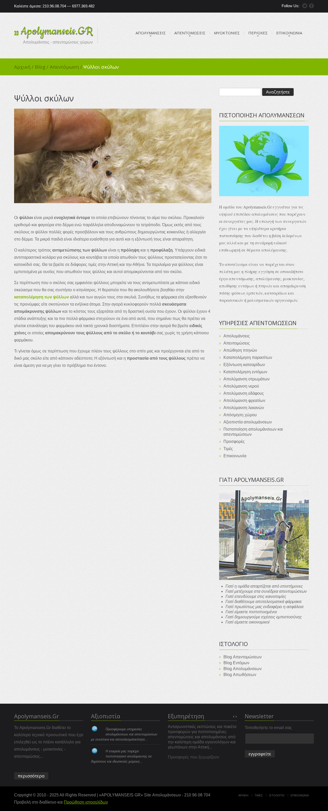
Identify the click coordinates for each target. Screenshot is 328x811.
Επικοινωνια (300, 795)
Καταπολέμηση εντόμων (245, 372)
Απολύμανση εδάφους (243, 393)
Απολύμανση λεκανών (243, 408)
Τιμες (258, 795)
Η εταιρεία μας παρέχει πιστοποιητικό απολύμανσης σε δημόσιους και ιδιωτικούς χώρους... (121, 756)
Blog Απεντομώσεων (242, 657)
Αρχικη (243, 795)
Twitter (304, 5)
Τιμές (228, 448)
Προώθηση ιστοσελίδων (86, 802)
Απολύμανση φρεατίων (244, 400)
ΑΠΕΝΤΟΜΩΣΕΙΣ (190, 32)
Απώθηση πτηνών (240, 350)
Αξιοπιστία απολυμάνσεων (247, 422)
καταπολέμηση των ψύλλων (41, 297)
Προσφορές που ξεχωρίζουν (193, 757)
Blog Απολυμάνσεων (242, 669)
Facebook (311, 5)
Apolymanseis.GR (57, 31)
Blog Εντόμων (236, 663)
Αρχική (24, 67)
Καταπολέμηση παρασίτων (247, 357)
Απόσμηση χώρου (240, 415)
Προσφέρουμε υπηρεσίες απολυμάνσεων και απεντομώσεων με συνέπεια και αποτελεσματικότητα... (124, 734)
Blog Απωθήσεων (239, 674)
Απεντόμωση (66, 67)
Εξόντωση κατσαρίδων (244, 364)
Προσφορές (234, 441)
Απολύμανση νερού (241, 386)
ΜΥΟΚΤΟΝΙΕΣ (227, 32)
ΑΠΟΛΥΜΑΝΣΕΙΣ (151, 32)
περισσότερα (31, 776)
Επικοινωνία (234, 456)
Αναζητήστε (278, 92)
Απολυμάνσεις (236, 336)
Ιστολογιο (276, 795)
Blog (41, 67)
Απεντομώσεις (236, 343)
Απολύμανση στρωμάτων (246, 379)
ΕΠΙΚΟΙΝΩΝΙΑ (289, 32)
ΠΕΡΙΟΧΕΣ (258, 32)
